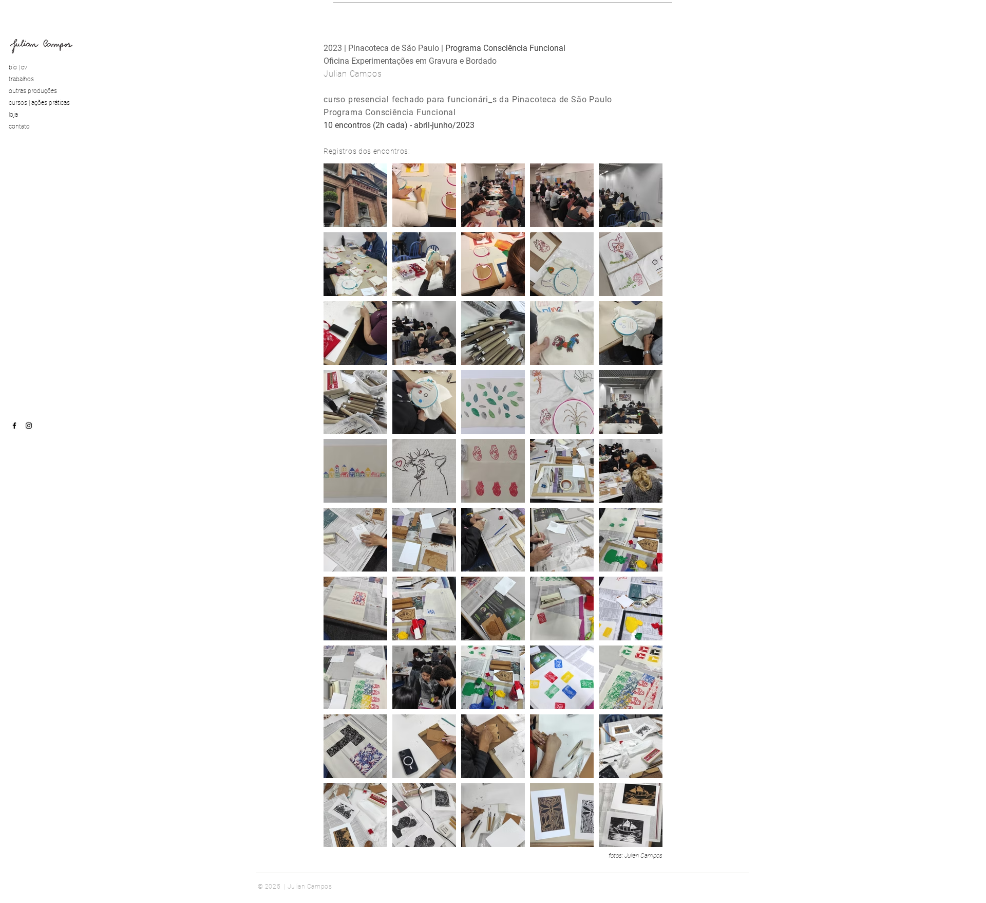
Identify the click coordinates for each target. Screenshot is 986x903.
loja (13, 114)
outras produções (33, 91)
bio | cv (18, 67)
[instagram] (29, 425)
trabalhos (21, 79)
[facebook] (14, 425)
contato (19, 126)
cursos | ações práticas (39, 102)
